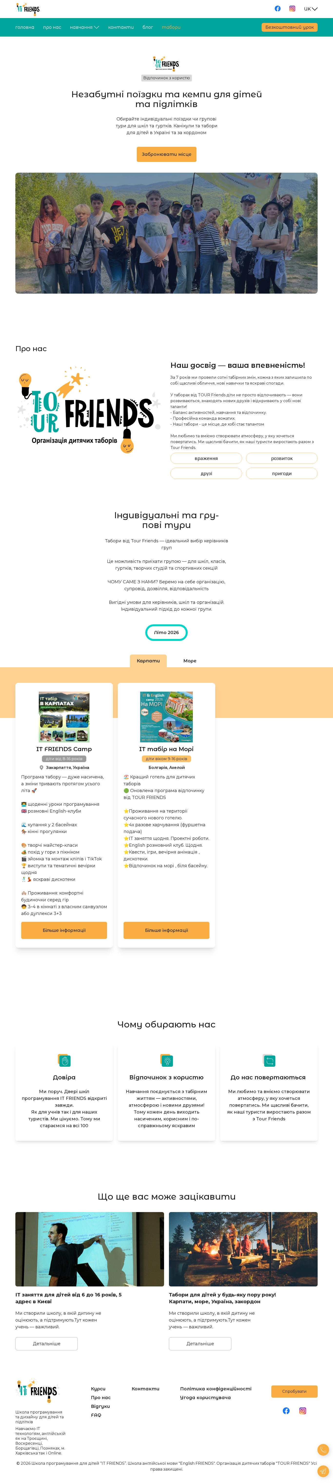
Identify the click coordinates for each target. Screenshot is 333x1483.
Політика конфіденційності (216, 1389)
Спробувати (294, 1391)
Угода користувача (205, 1397)
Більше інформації (64, 930)
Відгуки (100, 1406)
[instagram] (292, 9)
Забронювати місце (166, 154)
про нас (52, 27)
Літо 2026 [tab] (166, 632)
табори (171, 27)
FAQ (96, 1415)
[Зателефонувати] (323, 1451)
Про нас (101, 1397)
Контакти (145, 1389)
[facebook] (278, 9)
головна (24, 27)
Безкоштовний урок (289, 27)
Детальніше (46, 1343)
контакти (121, 27)
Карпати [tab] (148, 661)
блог (148, 27)
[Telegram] (323, 1472)
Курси (98, 1389)
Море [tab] (189, 661)
